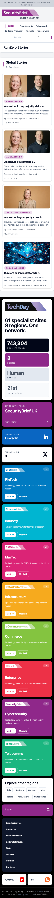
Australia (20, 790)
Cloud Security (26, 26)
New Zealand (23, 797)
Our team (10, 860)
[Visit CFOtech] (20, 469)
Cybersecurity (42, 26)
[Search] (38, 37)
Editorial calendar (14, 835)
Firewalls (30, 31)
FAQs (8, 848)
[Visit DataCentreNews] (20, 587)
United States (40, 797)
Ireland (10, 797)
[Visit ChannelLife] (20, 509)
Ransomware (43, 31)
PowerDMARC (41, 894)
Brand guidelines (13, 823)
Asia (9, 790)
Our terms (10, 867)
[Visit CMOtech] (20, 547)
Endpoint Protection (14, 31)
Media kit (23, 496)
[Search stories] (48, 809)
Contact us (11, 829)
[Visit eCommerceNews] (20, 626)
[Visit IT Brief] (20, 666)
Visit (9, 496)
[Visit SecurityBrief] (20, 704)
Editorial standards (14, 842)
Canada (31, 790)
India (42, 790)
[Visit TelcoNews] (20, 743)
